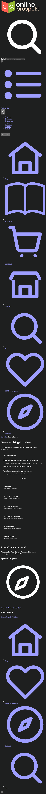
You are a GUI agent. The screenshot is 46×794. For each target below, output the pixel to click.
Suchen (23, 478)
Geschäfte (18, 608)
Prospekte (4, 608)
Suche (3, 59)
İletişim (3, 617)
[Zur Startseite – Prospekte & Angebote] (20, 12)
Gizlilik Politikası (12, 617)
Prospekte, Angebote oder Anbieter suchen (17, 471)
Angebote (11, 608)
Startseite (4, 437)
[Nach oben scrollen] (2, 792)
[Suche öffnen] (2, 61)
